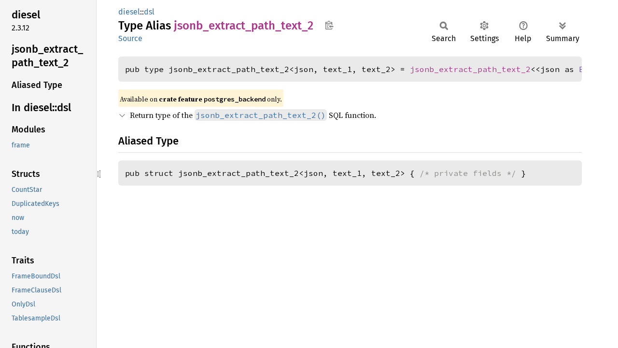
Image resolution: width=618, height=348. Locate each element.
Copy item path (329, 25)
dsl (149, 11)
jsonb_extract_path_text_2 (470, 69)
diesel (129, 11)
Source (130, 38)
